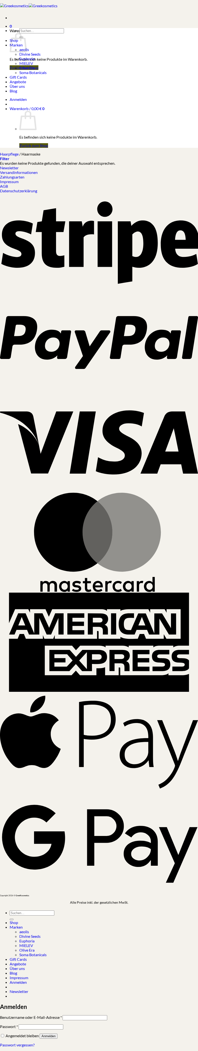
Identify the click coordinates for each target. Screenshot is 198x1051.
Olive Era (27, 68)
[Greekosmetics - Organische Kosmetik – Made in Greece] (28, 5)
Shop (14, 922)
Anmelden (49, 1036)
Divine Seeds (30, 54)
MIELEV (26, 63)
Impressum (19, 977)
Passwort (9, 1026)
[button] (11, 24)
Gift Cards (18, 77)
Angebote (18, 81)
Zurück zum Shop (33, 145)
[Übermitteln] (12, 919)
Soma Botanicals (33, 72)
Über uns (17, 86)
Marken (16, 927)
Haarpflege (9, 154)
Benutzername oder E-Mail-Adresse (31, 1017)
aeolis (24, 931)
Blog (13, 91)
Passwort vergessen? (17, 1045)
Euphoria (27, 58)
